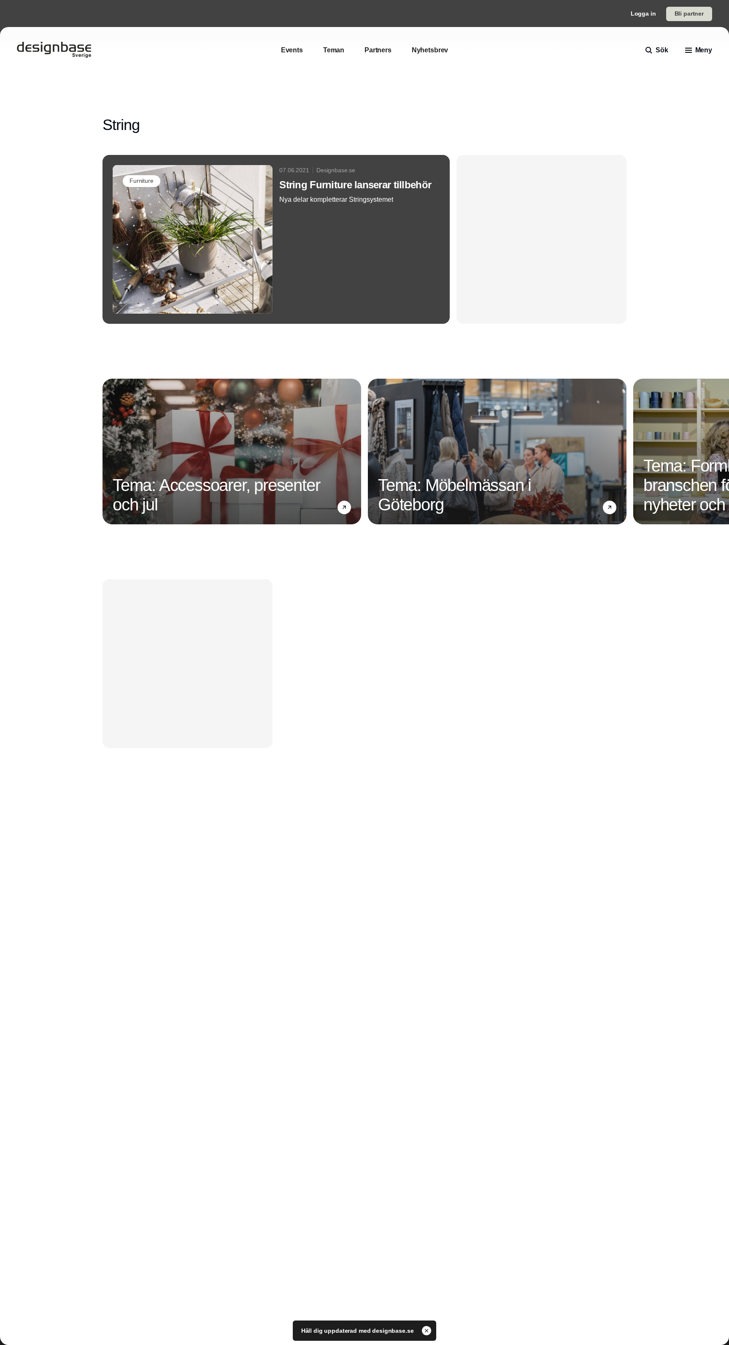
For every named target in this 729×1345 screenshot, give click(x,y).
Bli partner (689, 13)
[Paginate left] (109, 452)
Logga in (643, 13)
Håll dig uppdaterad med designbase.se (358, 1330)
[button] (344, 507)
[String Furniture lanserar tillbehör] (276, 239)
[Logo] (54, 50)
